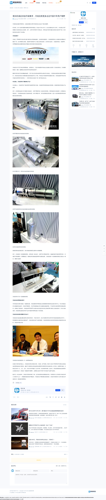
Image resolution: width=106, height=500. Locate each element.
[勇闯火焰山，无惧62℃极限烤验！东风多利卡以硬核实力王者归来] (75, 95)
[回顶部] (104, 254)
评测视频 (38, 2)
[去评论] (104, 251)
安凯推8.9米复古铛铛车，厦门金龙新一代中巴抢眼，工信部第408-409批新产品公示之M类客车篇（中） (79, 38)
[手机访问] (104, 248)
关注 (57, 390)
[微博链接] (104, 246)
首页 (26, 2)
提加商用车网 (31, 490)
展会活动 (40, 417)
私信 (62, 390)
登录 (94, 2)
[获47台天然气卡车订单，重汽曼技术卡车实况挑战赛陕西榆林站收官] (19, 414)
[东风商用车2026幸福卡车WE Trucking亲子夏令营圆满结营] (75, 87)
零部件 (25, 7)
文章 (18, 7)
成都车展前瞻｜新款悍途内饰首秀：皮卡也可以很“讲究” (78, 32)
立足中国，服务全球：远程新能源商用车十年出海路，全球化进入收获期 (78, 35)
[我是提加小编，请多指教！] (17, 390)
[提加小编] (83, 13)
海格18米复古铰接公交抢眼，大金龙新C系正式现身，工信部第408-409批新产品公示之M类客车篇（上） (78, 41)
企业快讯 (21, 7)
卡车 (37, 417)
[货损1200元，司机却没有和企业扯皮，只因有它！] (19, 443)
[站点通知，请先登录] (90, 2)
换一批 (65, 404)
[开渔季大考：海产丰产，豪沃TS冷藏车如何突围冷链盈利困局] (75, 104)
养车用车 (37, 446)
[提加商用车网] (17, 2)
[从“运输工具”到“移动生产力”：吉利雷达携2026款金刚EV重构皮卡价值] (75, 79)
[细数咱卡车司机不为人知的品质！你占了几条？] (19, 428)
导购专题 (44, 2)
